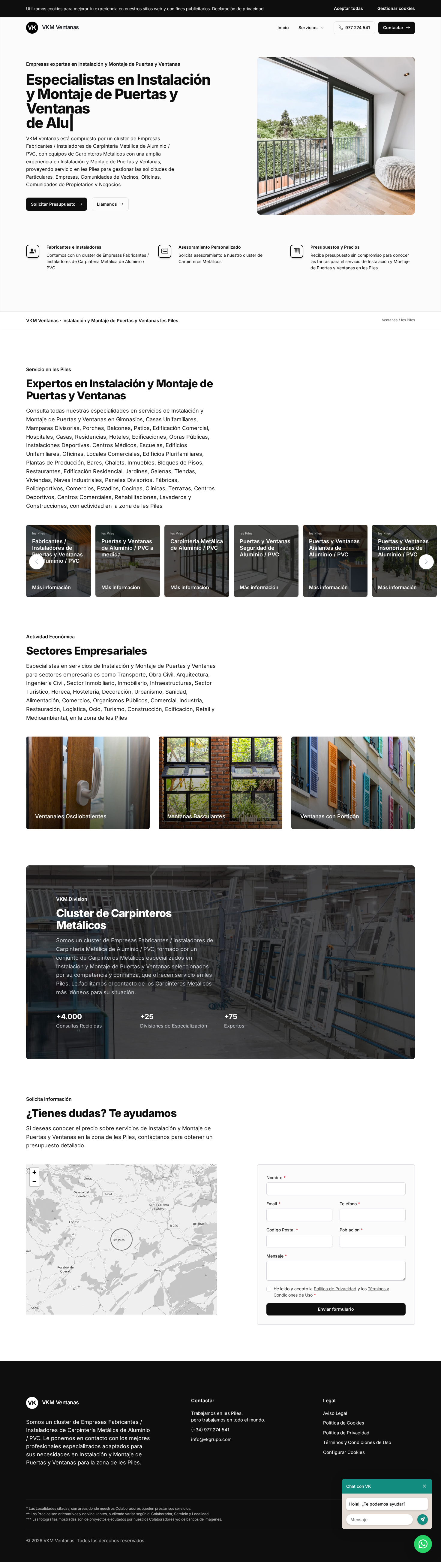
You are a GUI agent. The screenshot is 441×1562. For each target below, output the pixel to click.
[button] (426, 561)
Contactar (393, 27)
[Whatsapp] (423, 1544)
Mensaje (276, 1255)
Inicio (283, 27)
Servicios (308, 27)
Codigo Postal (282, 1229)
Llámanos (107, 204)
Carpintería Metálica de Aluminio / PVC (196, 544)
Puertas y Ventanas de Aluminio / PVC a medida (127, 547)
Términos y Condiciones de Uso (357, 1442)
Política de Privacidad (335, 1288)
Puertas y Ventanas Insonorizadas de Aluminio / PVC (403, 547)
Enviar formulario (336, 1309)
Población (351, 1229)
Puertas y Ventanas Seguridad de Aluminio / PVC (265, 547)
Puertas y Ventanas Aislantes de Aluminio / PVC (334, 547)
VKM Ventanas (59, 27)
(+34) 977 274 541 (210, 1430)
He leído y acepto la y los (331, 1291)
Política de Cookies (343, 1423)
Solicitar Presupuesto (53, 204)
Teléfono (350, 1203)
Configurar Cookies (344, 1452)
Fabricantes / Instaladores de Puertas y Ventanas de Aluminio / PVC (57, 551)
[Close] (424, 1486)
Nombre (276, 1177)
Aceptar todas (348, 8)
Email (273, 1203)
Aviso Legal (335, 1413)
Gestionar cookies (396, 8)
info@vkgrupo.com (211, 1439)
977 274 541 (357, 27)
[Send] (422, 1519)
